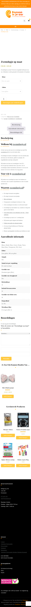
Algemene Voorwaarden (6, 544)
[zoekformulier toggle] (24, 20)
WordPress (17, 604)
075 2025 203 (4, 496)
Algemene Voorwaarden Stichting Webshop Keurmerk (14, 552)
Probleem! (3, 548)
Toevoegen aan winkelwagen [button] (8, 422)
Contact (3, 542)
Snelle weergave (8, 396)
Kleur (3, 77)
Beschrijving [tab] (16, 124)
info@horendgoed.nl (6, 498)
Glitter (4, 87)
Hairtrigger (25, 600)
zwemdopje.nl (11, 118)
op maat (6, 118)
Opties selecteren (8, 381)
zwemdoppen (18, 118)
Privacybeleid (4, 546)
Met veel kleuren (8, 199)
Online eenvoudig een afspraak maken (13, 223)
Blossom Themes (25, 602)
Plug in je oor (10, 116)
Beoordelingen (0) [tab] (16, 132)
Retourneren (4, 550)
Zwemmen (16, 116)
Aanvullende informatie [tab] (16, 128)
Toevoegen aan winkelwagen (13, 102)
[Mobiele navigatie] (15, 26)
